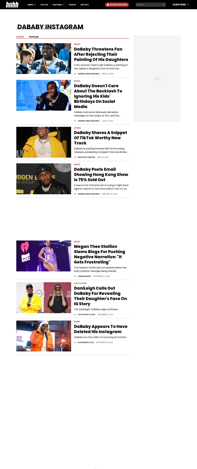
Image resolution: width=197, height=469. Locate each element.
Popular (33, 36)
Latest (20, 36)
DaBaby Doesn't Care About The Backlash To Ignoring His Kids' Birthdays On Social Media (98, 96)
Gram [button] (77, 321)
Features (57, 4)
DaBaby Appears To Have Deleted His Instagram (100, 329)
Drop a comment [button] (118, 4)
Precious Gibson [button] (86, 157)
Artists (85, 4)
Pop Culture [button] (80, 283)
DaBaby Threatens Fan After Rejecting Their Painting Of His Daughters (101, 54)
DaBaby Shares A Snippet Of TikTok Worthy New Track (100, 138)
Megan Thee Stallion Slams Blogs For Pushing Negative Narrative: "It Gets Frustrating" (99, 254)
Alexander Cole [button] (86, 342)
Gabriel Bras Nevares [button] (89, 74)
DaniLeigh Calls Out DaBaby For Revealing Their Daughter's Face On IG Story (100, 296)
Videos (72, 4)
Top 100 (44, 4)
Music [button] (77, 44)
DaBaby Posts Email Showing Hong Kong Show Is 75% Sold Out (101, 174)
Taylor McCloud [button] (87, 314)
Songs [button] (77, 128)
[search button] (163, 4)
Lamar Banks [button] (84, 276)
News (31, 4)
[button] (43, 59)
